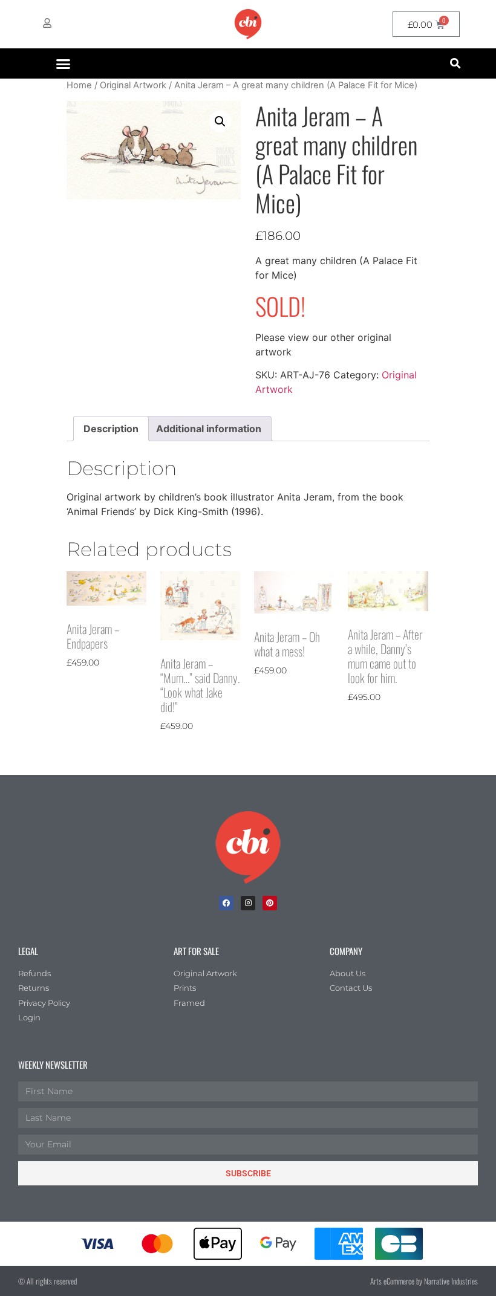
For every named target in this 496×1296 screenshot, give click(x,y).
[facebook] (226, 903)
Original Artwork (133, 85)
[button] (63, 63)
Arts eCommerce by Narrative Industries (424, 1281)
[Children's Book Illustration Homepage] (248, 847)
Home (79, 85)
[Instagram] (248, 903)
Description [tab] (111, 429)
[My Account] (47, 23)
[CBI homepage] (248, 24)
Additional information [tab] (208, 429)
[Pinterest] (270, 903)
